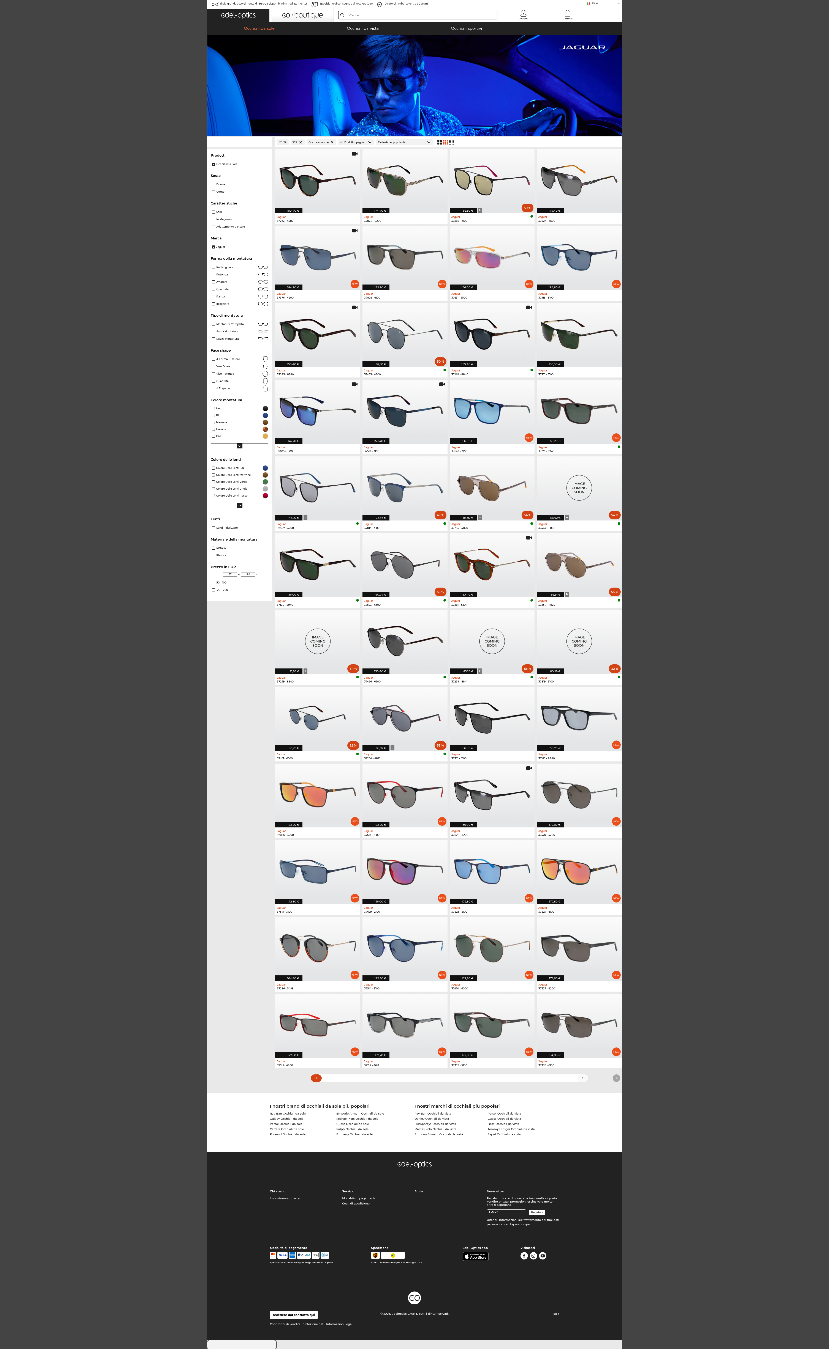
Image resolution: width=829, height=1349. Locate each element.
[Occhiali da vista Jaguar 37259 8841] (492, 640)
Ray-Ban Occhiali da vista (432, 1113)
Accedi (523, 18)
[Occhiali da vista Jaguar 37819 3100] (579, 640)
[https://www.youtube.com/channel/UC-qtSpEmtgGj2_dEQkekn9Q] (542, 1256)
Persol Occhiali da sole (286, 1124)
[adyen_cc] (273, 1255)
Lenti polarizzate (227, 527)
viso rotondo (225, 373)
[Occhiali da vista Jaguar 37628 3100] (492, 409)
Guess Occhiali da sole (352, 1124)
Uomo (220, 191)
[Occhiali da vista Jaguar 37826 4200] (317, 793)
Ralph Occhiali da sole (352, 1129)
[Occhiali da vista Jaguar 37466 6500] (405, 640)
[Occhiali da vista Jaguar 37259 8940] (317, 640)
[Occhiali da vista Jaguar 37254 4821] (405, 716)
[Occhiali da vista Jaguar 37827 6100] (579, 870)
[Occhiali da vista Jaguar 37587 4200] (317, 486)
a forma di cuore (228, 359)
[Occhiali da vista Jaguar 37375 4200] (579, 946)
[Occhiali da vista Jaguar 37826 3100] (492, 870)
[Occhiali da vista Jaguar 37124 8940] (317, 563)
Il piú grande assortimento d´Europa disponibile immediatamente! (263, 3)
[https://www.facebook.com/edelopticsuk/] (524, 1256)
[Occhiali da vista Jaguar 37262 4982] (317, 179)
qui (527, 1224)
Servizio (348, 1191)
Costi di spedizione (356, 1203)
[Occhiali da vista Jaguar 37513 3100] (579, 256)
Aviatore (221, 281)
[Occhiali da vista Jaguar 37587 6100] (492, 179)
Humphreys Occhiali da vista (435, 1124)
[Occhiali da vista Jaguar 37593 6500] (405, 563)
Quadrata (222, 289)
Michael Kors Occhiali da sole (357, 1118)
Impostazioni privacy (285, 1198)
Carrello (568, 18)
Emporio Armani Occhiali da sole (360, 1113)
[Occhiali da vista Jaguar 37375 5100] (492, 1023)
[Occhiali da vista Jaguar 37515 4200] (317, 1023)
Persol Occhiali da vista (504, 1113)
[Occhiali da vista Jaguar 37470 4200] (579, 793)
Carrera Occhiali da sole (287, 1129)
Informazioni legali (339, 1324)
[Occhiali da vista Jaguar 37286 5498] (317, 946)
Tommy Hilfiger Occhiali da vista (511, 1129)
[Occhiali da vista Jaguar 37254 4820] (579, 563)
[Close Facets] (239, 142)
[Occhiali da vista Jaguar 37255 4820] (492, 486)
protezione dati (313, 1324)
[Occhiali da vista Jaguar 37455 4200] (405, 332)
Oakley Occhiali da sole (287, 1118)
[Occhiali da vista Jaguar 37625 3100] (317, 409)
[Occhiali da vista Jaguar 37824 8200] (405, 179)
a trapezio (223, 388)
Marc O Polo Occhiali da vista (435, 1129)
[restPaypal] (304, 1255)
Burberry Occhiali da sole (354, 1134)
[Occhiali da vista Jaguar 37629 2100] (405, 870)
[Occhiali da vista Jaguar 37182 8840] (579, 716)
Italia (595, 3)
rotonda (222, 274)
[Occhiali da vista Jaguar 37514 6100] (405, 793)
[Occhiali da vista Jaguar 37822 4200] (492, 793)
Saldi (219, 212)
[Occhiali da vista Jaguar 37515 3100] (317, 870)
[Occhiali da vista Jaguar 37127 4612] (405, 1023)
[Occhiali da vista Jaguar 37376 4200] (317, 256)
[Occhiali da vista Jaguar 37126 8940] (579, 409)
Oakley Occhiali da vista (431, 1118)
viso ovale (223, 366)
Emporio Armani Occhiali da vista (438, 1134)
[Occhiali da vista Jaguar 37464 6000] (579, 486)
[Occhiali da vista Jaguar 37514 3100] (405, 946)
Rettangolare (224, 267)
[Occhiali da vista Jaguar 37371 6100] (492, 716)
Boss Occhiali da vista (503, 1124)
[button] (238, 15)
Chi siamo (277, 1191)
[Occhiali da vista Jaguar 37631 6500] (492, 256)
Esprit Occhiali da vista (504, 1134)
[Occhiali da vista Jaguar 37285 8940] (317, 332)
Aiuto (418, 1191)
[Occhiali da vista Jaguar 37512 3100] (405, 409)
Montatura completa (230, 324)
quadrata (222, 381)
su (556, 1313)
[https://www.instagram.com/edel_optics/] (533, 1256)
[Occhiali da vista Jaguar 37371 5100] (579, 332)
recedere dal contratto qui (294, 1315)
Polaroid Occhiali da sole (287, 1134)
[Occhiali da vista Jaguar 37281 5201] (492, 563)
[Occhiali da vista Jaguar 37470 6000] (492, 946)
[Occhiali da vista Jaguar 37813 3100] (405, 486)
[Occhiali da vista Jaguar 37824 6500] (579, 179)
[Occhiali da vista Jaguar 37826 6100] (405, 256)
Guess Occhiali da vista (504, 1118)
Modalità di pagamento (359, 1198)
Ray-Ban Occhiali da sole (288, 1113)
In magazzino (224, 219)
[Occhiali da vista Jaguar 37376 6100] (579, 1023)
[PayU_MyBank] (325, 1255)
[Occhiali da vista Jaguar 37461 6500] (317, 716)
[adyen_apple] (316, 1255)
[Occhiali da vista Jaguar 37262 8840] (492, 332)
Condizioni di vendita (285, 1324)
